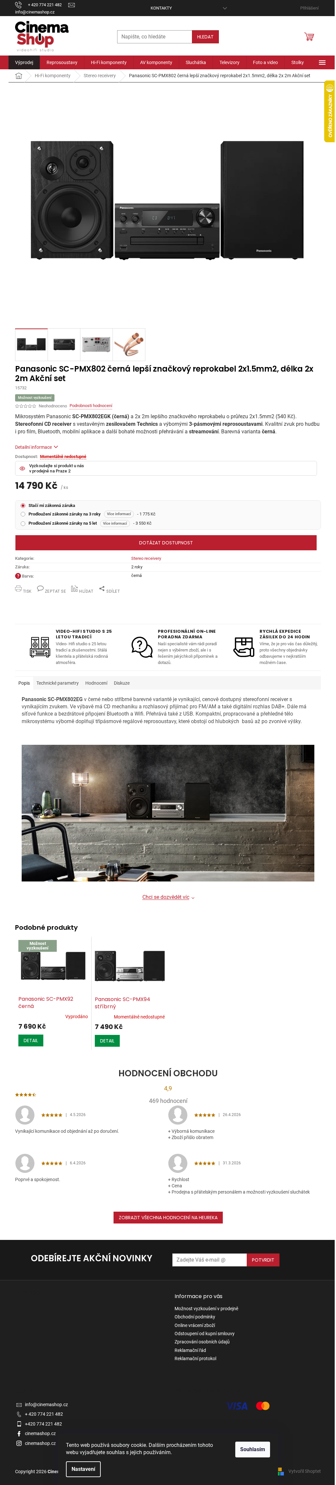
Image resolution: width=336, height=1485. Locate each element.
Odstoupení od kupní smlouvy (205, 1333)
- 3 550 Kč (90, 523)
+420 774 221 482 (43, 1424)
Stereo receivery (146, 558)
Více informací (119, 514)
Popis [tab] (24, 683)
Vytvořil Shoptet (304, 1471)
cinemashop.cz (40, 1433)
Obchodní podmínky (195, 1316)
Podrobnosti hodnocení (91, 405)
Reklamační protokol (195, 1358)
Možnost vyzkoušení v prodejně (206, 1308)
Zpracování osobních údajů (202, 1341)
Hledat (205, 37)
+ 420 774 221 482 (44, 1414)
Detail (31, 1040)
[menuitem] (24, 62)
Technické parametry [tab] (57, 683)
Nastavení (83, 1469)
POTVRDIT (263, 1260)
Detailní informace (33, 447)
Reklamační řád (190, 1350)
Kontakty (161, 8)
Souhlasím (252, 1449)
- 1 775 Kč (92, 514)
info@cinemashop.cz (46, 1404)
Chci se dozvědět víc (165, 897)
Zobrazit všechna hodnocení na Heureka (168, 1217)
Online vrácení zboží (195, 1325)
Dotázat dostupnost (166, 542)
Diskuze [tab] (122, 683)
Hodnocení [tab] (96, 683)
